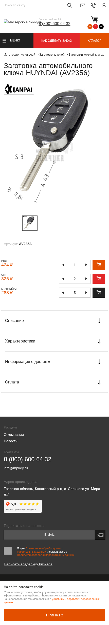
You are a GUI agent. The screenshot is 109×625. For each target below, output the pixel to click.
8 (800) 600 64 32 (54, 23)
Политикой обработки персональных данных (46, 554)
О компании (14, 435)
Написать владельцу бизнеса (28, 564)
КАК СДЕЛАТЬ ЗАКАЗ (56, 40)
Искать (69, 5)
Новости (10, 441)
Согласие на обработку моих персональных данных (40, 550)
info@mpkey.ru (82, 5)
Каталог (94, 40)
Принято (54, 615)
